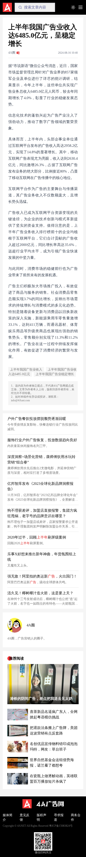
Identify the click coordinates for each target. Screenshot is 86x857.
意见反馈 (24, 817)
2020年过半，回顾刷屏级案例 (36, 537)
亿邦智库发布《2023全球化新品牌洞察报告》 (40, 486)
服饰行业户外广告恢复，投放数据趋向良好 (42, 440)
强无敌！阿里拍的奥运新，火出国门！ (42, 576)
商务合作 (75, 817)
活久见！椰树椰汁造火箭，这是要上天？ (40, 593)
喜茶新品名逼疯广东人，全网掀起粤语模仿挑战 (54, 714)
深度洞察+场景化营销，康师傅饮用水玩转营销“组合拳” (41, 459)
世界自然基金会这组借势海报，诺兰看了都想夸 (52, 762)
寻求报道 (59, 817)
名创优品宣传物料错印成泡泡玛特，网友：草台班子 (54, 746)
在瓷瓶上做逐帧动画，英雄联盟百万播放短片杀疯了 (54, 778)
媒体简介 (7, 817)
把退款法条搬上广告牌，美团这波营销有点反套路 (54, 730)
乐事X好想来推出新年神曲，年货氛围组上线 (41, 556)
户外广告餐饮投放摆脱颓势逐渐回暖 (36, 419)
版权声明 (41, 817)
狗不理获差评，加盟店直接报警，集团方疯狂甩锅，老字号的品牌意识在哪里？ (42, 513)
